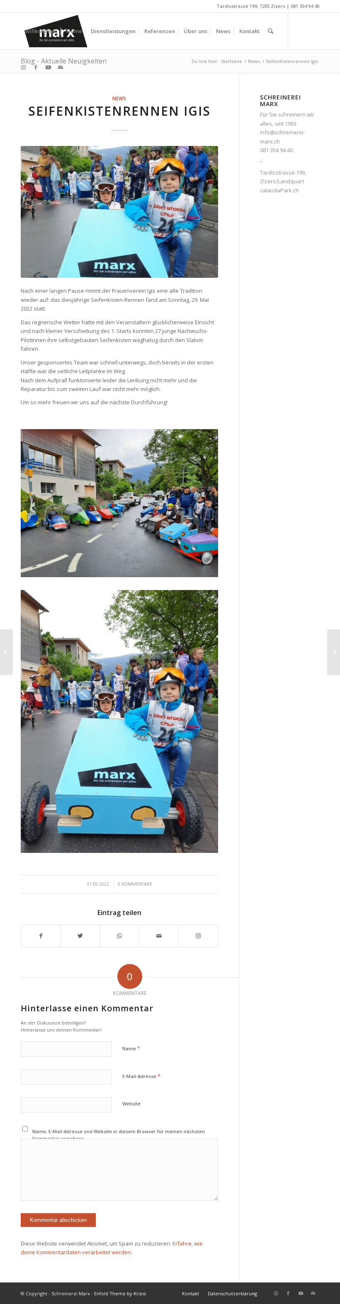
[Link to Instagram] (198, 936)
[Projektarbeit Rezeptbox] (333, 652)
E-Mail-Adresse (141, 1076)
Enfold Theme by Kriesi (120, 1293)
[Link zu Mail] (60, 67)
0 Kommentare (135, 884)
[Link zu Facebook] (35, 67)
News (119, 98)
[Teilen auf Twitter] (80, 936)
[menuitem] (41, 31)
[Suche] (270, 31)
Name (131, 1048)
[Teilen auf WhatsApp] (119, 936)
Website (131, 1103)
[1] (119, 212)
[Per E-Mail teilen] (158, 936)
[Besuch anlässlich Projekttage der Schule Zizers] (6, 652)
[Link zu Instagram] (23, 67)
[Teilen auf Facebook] (41, 936)
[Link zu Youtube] (48, 67)
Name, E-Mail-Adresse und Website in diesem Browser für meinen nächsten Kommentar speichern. (118, 1134)
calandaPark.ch (279, 190)
